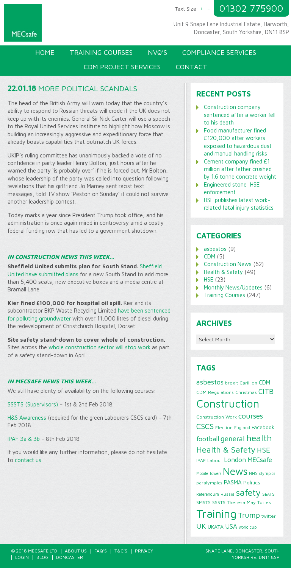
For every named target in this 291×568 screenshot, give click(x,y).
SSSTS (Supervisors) (33, 404)
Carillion (248, 383)
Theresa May (241, 502)
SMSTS (203, 502)
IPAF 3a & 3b (24, 439)
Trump (249, 515)
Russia (228, 494)
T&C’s (120, 551)
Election (224, 427)
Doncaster (69, 557)
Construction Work (216, 417)
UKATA (216, 527)
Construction (227, 403)
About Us (76, 551)
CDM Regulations (215, 392)
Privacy (144, 551)
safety (248, 492)
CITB (266, 391)
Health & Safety (223, 272)
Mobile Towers (208, 473)
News (235, 471)
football (207, 439)
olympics (267, 473)
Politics (251, 482)
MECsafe (259, 460)
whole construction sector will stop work (99, 347)
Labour (214, 460)
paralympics (209, 483)
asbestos (215, 249)
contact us (28, 460)
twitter (268, 516)
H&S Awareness (27, 417)
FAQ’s (100, 551)
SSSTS (218, 502)
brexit (231, 383)
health (259, 438)
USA (231, 526)
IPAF (201, 460)
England (242, 427)
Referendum (207, 494)
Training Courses (224, 295)
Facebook (263, 427)
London (235, 460)
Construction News (228, 264)
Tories (264, 502)
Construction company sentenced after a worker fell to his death (239, 115)
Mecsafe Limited (76, 24)
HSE (208, 279)
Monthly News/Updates (233, 287)
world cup (248, 527)
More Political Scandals (87, 88)
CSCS (205, 426)
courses (250, 415)
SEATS (268, 494)
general (233, 438)
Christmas (246, 392)
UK (201, 526)
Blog (42, 557)
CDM (209, 256)
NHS (253, 473)
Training (216, 513)
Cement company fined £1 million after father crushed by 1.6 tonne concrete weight (240, 169)
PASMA (233, 482)
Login (22, 557)
